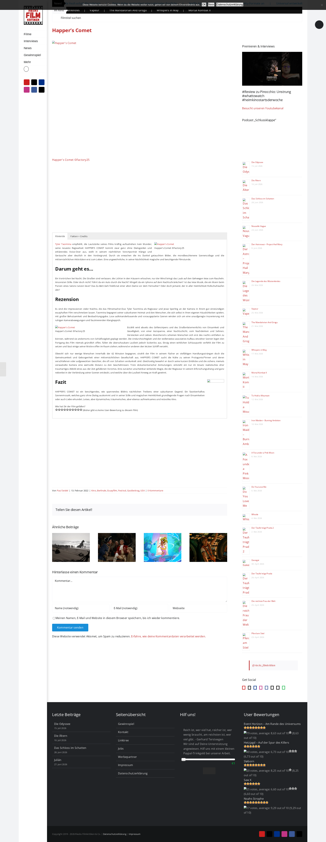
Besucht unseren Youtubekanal (262, 108)
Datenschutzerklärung (133, 773)
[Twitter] (277, 688)
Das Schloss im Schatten (262, 198)
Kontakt (123, 732)
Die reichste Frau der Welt (263, 601)
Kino (93, 490)
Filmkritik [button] (60, 236)
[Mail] (272, 688)
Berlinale (101, 490)
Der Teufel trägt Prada (261, 573)
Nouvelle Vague (258, 226)
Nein (211, 4)
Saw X (247, 780)
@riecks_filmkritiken (263, 665)
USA (142, 490)
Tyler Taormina (63, 244)
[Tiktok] (249, 688)
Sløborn (249, 761)
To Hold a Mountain (260, 395)
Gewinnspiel (126, 724)
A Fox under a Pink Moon (262, 452)
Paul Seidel (62, 490)
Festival (122, 490)
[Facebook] (266, 688)
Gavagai (255, 560)
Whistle (254, 514)
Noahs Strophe (254, 799)
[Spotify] (283, 688)
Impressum (125, 765)
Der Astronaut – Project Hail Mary (266, 244)
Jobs (121, 748)
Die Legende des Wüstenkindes (265, 281)
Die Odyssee (257, 162)
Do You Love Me (258, 486)
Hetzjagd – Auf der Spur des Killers (266, 742)
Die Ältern (256, 180)
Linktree (123, 740)
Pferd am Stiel (257, 633)
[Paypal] (255, 688)
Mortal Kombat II (168, 10)
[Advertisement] (139, 200)
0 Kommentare (155, 490)
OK (204, 4)
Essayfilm (112, 490)
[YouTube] (243, 688)
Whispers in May (136, 10)
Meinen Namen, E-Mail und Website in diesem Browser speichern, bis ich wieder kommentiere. (118, 618)
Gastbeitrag (133, 490)
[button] (33, 69)
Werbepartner (127, 757)
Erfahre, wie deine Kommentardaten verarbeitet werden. (168, 636)
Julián (57, 760)
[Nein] (321, 5)
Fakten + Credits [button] (78, 236)
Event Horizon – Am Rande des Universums (272, 724)
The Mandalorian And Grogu (96, 10)
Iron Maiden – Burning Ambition (265, 420)
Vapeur (254, 308)
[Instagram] (260, 688)
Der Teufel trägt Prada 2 (262, 527)
